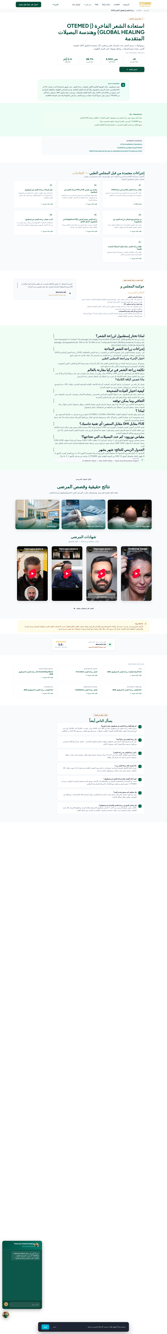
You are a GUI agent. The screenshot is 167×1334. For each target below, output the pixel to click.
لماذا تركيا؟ (106, 4)
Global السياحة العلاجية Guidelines (129, 148)
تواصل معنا (76, 4)
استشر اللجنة (133, 69)
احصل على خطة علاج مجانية (28, 4)
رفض (54, 1327)
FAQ (96, 4)
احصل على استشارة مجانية (85, 608)
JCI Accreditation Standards (131, 144)
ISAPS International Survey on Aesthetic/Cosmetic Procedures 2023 (115, 151)
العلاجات (117, 4)
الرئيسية (126, 4)
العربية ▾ (55, 4)
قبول (45, 1327)
